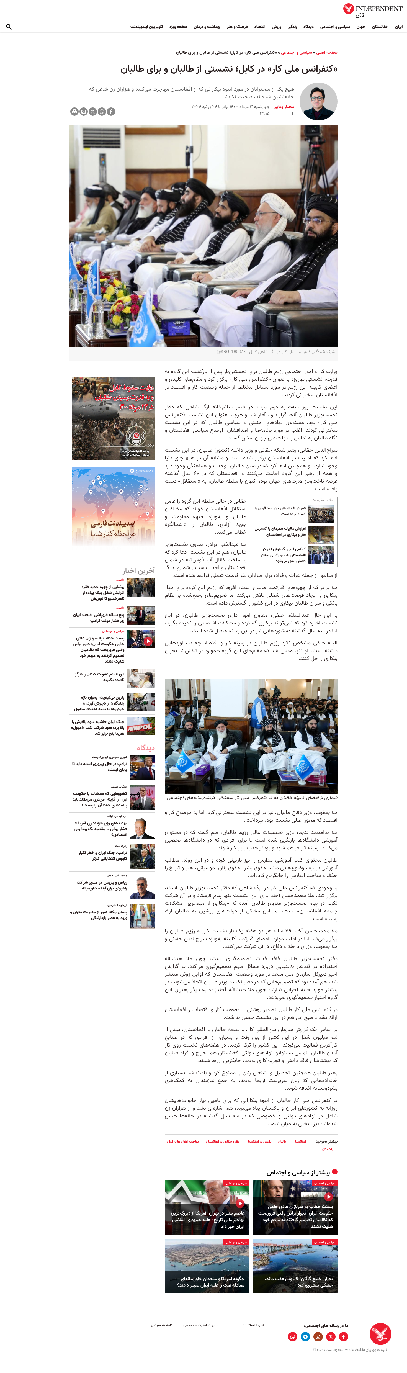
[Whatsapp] (102, 111)
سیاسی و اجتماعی (335, 27)
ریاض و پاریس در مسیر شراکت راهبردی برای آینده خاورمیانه (102, 885)
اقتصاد (259, 27)
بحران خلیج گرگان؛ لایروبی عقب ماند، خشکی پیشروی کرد (299, 1282)
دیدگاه (308, 27)
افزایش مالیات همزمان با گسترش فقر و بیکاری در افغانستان (280, 532)
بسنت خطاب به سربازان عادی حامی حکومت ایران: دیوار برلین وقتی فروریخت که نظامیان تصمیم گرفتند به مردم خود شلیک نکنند (295, 1217)
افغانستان (380, 27)
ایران (399, 27)
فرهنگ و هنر (237, 27)
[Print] (74, 111)
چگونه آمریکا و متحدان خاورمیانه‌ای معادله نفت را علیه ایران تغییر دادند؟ (210, 1282)
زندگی (292, 27)
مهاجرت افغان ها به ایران (183, 1141)
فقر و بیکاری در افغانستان (222, 1141)
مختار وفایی (284, 106)
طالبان (282, 1141)
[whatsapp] (292, 1336)
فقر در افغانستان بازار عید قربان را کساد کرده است (280, 511)
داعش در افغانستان (259, 1141)
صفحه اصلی (327, 52)
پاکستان (327, 1149)
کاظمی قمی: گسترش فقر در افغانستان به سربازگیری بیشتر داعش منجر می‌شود (283, 555)
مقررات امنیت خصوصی (200, 1325)
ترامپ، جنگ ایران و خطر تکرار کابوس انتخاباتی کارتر (103, 856)
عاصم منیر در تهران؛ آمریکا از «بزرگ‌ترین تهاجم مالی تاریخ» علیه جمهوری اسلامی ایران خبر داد (207, 1220)
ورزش (276, 27)
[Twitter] (93, 111)
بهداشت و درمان (207, 27)
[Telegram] (305, 1336)
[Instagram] (318, 1336)
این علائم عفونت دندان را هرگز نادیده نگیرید (99, 677)
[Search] (9, 27)
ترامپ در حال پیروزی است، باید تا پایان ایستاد (99, 767)
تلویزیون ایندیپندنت (146, 27)
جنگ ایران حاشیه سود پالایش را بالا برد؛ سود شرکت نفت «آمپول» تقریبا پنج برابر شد (97, 728)
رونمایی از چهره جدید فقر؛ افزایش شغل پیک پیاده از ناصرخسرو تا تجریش (103, 593)
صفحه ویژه (178, 27)
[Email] (83, 111)
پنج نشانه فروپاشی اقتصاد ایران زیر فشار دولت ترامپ (98, 618)
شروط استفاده (254, 1325)
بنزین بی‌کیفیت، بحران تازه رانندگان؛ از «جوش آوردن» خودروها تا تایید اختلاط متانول (99, 703)
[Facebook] (111, 111)
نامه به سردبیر (161, 1325)
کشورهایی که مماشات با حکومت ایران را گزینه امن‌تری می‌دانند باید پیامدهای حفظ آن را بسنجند (100, 799)
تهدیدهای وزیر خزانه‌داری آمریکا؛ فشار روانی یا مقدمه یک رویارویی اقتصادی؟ (100, 829)
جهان (361, 27)
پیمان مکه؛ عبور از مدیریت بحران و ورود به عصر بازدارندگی (98, 915)
